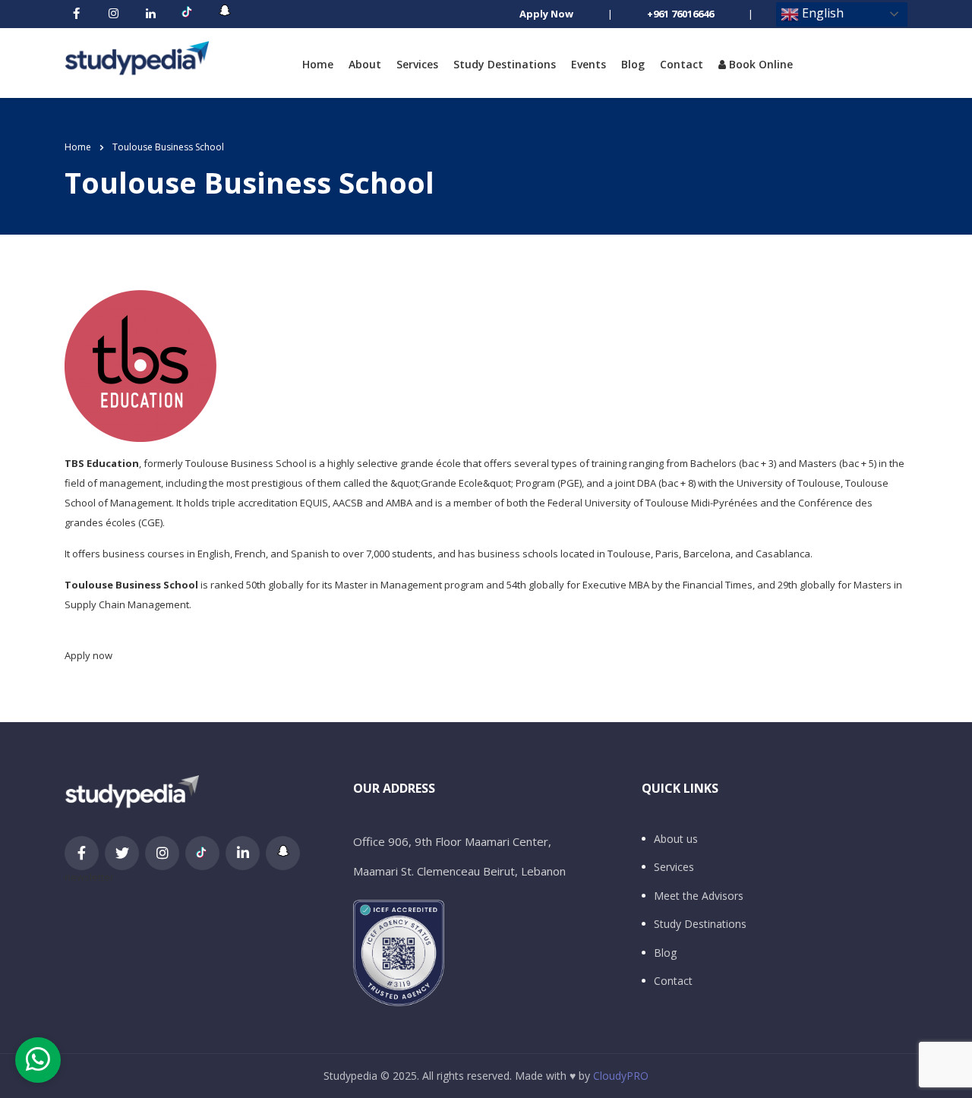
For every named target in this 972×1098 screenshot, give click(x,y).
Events (588, 64)
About (365, 64)
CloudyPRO (621, 1075)
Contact (681, 64)
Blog (633, 64)
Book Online (759, 64)
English (821, 13)
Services (417, 64)
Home (317, 64)
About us (676, 839)
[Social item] (76, 14)
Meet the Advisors (698, 896)
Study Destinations (504, 64)
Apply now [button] (88, 655)
